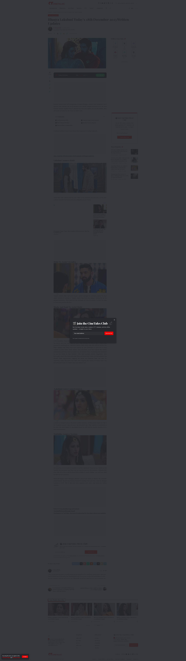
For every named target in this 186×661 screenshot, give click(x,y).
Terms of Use (16, 657)
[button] (25, 657)
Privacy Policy (6, 657)
